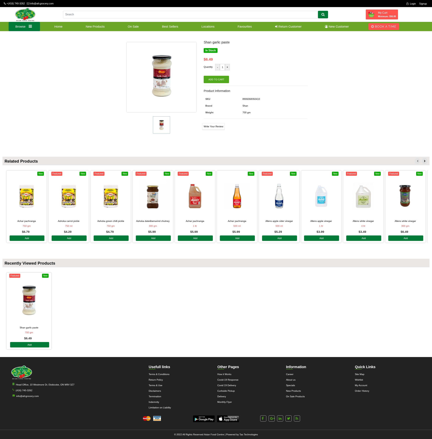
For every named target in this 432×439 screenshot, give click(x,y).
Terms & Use (155, 385)
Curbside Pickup (226, 391)
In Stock (210, 50)
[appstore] (228, 418)
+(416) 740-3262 (15, 3)
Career (289, 374)
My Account (361, 385)
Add (27, 238)
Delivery (221, 396)
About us (290, 379)
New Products (95, 26)
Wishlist (359, 379)
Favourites (245, 26)
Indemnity (154, 402)
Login (413, 3)
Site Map (359, 374)
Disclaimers (155, 391)
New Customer (338, 26)
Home (58, 26)
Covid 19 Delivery (226, 385)
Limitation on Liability (160, 407)
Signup (423, 3)
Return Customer (290, 26)
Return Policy (156, 379)
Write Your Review (213, 126)
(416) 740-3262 (24, 390)
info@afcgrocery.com (41, 3)
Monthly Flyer (224, 402)
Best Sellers (170, 26)
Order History (362, 391)
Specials (290, 385)
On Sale (133, 26)
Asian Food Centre (214, 434)
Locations (207, 26)
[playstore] (204, 418)
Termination (155, 396)
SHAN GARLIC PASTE (29, 327)
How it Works (224, 374)
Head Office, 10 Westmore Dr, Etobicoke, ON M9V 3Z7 (45, 384)
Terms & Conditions (159, 374)
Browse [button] (20, 26)
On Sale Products (295, 396)
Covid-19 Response (227, 379)
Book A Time (385, 26)
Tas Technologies (248, 434)
